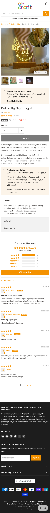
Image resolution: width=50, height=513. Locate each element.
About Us (13, 501)
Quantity (4, 125)
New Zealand (23, 481)
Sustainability (9, 228)
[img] (6, 287)
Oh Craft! (7, 112)
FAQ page (17, 189)
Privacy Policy (24, 504)
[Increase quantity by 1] (21, 130)
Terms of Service (37, 504)
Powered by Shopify (25, 509)
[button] (15, 255)
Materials (8, 221)
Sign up (36, 458)
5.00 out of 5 (31, 248)
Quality (7, 201)
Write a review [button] (25, 272)
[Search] (46, 13)
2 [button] (24, 385)
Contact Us (24, 501)
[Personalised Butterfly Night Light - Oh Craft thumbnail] (5, 80)
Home (3, 24)
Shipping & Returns (37, 501)
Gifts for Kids (14, 24)
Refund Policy (12, 504)
